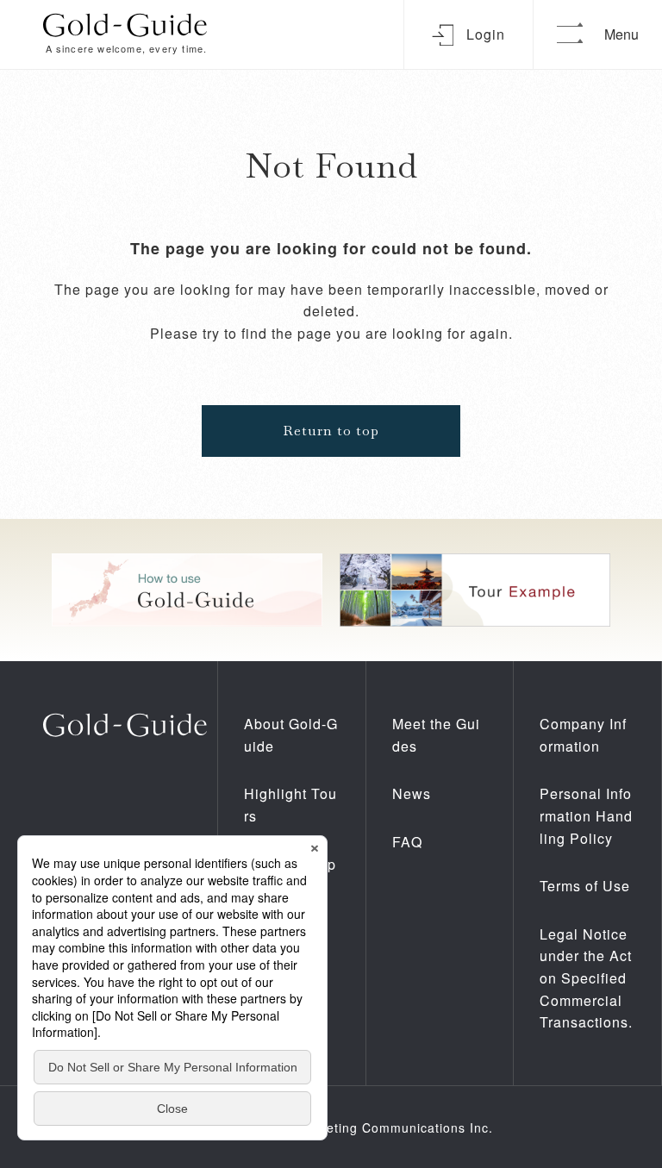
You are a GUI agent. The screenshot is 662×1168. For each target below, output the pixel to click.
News (411, 793)
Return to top (331, 431)
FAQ (407, 842)
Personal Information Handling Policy (586, 815)
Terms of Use (585, 886)
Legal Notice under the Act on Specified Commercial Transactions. (586, 978)
